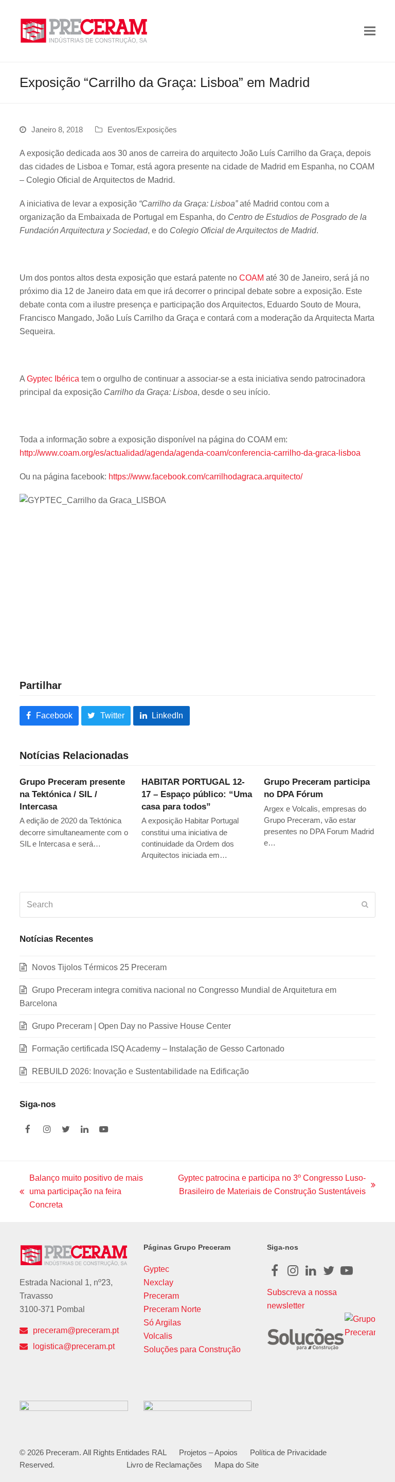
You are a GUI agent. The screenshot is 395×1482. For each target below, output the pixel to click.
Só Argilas (162, 1322)
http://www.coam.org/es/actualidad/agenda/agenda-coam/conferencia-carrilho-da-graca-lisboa (190, 453)
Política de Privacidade (288, 1453)
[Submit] (365, 905)
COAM (251, 277)
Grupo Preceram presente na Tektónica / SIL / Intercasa (72, 794)
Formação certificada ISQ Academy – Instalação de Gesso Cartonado (158, 1048)
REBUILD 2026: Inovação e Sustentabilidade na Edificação (140, 1071)
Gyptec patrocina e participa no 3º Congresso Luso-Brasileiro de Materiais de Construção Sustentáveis (266, 1186)
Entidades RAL (141, 1453)
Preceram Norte (172, 1309)
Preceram (161, 1295)
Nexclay (158, 1282)
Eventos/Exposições (142, 130)
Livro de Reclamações (164, 1465)
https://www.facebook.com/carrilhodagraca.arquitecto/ (205, 476)
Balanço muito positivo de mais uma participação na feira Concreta (81, 1193)
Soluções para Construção (192, 1349)
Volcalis (157, 1336)
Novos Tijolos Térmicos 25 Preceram (99, 967)
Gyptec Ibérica (53, 378)
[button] (369, 31)
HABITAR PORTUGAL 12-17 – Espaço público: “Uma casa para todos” (196, 794)
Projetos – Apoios (208, 1453)
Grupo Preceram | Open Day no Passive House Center (131, 1026)
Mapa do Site (236, 1465)
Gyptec (156, 1269)
